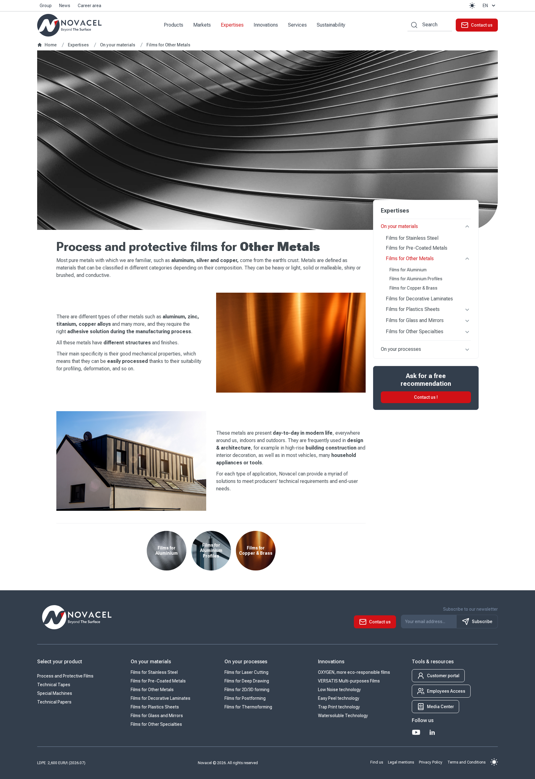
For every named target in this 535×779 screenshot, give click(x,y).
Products (173, 25)
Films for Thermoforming (248, 706)
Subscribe (482, 621)
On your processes (401, 349)
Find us (376, 762)
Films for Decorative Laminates (419, 299)
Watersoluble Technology (343, 715)
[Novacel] (69, 25)
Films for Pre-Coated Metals (416, 248)
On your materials (399, 226)
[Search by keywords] (412, 25)
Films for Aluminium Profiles (415, 279)
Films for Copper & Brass (413, 288)
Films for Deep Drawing (246, 680)
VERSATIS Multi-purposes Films (349, 680)
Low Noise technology (339, 689)
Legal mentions (401, 762)
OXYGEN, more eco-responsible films (354, 672)
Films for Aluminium (408, 269)
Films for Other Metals (410, 258)
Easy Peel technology (338, 698)
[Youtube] (416, 732)
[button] (472, 5)
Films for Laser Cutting (246, 672)
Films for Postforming (245, 698)
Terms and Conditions (466, 762)
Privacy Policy (430, 762)
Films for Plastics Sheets (413, 309)
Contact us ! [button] (426, 397)
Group (46, 5)
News (64, 5)
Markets (202, 25)
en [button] (485, 5)
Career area (89, 5)
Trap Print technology (339, 706)
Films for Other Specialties (414, 332)
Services (297, 25)
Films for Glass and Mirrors (415, 321)
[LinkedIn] (432, 732)
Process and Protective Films (65, 676)
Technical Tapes (53, 684)
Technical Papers (54, 701)
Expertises (232, 25)
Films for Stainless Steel (412, 238)
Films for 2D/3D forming (246, 689)
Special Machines (54, 693)
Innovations (266, 25)
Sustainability (331, 25)
